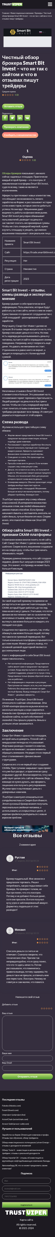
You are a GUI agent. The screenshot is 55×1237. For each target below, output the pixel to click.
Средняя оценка (9, 91)
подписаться (26, 1205)
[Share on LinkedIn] (20, 118)
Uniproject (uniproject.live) (13, 1115)
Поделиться (7, 113)
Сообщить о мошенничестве (20, 135)
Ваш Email (7, 1062)
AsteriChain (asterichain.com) (15, 1119)
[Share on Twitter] (13, 118)
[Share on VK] (28, 118)
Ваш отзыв (7, 1013)
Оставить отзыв (13, 106)
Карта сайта (26, 1219)
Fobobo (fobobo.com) (11, 1105)
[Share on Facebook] (5, 118)
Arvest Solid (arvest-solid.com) (15, 1124)
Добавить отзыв (10, 1004)
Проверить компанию (16, 127)
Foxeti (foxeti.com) (10, 1110)
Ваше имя (7, 1053)
